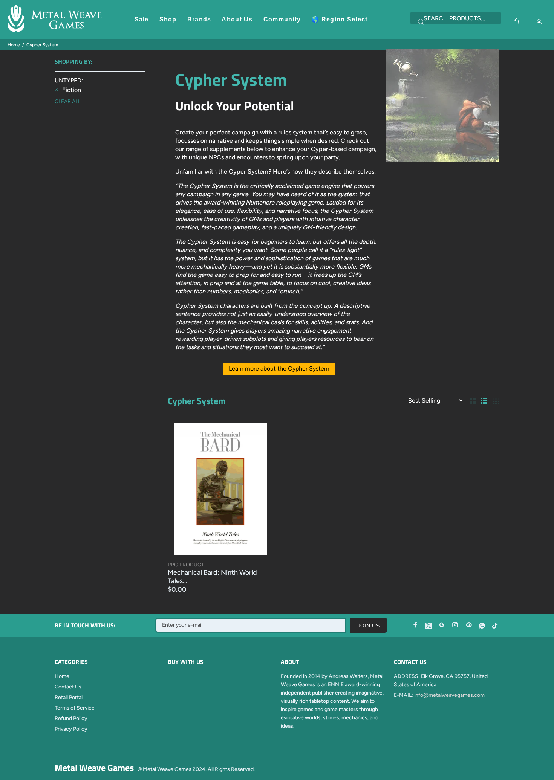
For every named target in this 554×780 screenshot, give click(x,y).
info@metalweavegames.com (449, 695)
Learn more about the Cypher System (279, 368)
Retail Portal (69, 697)
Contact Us (68, 687)
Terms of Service (75, 708)
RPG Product (186, 565)
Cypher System (42, 44)
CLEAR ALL (68, 101)
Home (14, 44)
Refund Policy (71, 718)
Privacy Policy (71, 729)
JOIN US (369, 626)
